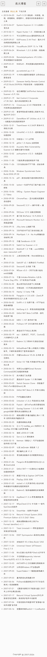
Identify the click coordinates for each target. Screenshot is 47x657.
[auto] (44, 4)
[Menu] (3, 4)
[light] (38, 4)
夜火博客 (20, 3)
